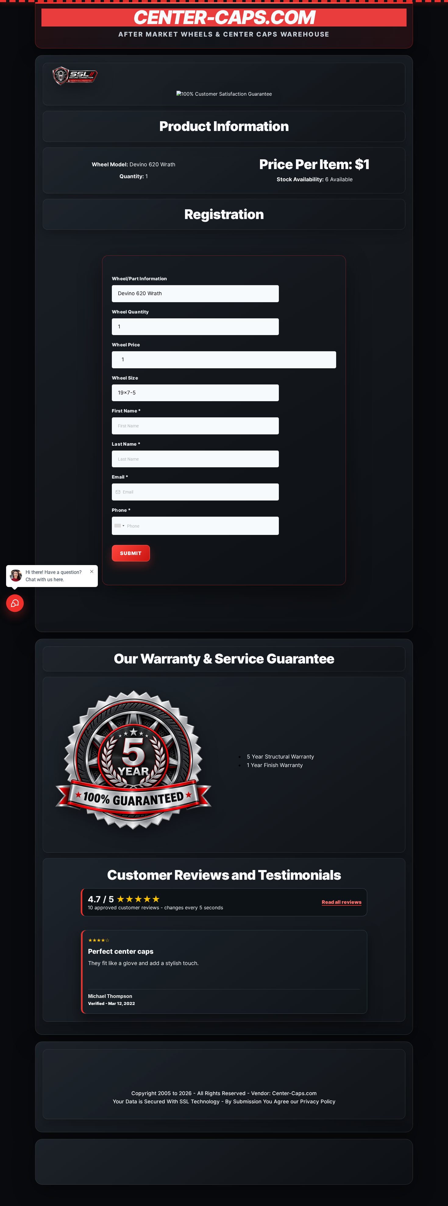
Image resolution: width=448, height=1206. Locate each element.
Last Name (126, 444)
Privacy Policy (318, 1101)
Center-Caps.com (294, 1093)
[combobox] (119, 526)
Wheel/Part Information (139, 278)
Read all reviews (341, 902)
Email (120, 477)
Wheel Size (125, 378)
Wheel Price (126, 345)
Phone (121, 510)
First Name (126, 411)
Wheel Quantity (130, 312)
